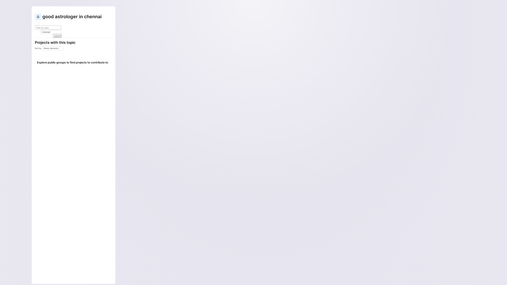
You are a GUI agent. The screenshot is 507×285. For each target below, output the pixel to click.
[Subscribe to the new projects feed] (37, 23)
